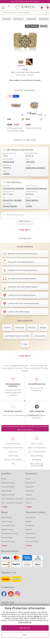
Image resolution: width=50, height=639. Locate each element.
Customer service (13, 411)
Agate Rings (6, 517)
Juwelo (6, 173)
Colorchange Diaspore (13, 188)
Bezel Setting (32, 200)
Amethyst (30, 487)
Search (46, 12)
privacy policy (23, 622)
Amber (28, 521)
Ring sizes (13, 452)
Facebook (4, 593)
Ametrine (30, 491)
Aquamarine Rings (9, 533)
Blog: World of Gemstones (37, 465)
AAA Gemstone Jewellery (12, 499)
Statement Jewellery (35, 167)
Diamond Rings (8, 483)
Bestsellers (44, 19)
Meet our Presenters (37, 448)
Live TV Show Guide (36, 452)
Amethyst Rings (8, 525)
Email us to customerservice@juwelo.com (21, 415)
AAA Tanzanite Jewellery (12, 503)
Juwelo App (13, 456)
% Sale (24, 344)
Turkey (29, 206)
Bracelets (32, 328)
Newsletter (37, 460)
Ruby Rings (6, 491)
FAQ (13, 464)
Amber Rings (7, 521)
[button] (3, 6)
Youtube (10, 593)
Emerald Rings (7, 487)
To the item (24, 230)
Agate (28, 479)
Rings (3, 479)
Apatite (29, 495)
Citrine (28, 503)
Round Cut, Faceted (12, 200)
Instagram (17, 593)
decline (37, 616)
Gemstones (18, 19)
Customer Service (13, 444)
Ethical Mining (37, 456)
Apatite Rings (7, 529)
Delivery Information (13, 460)
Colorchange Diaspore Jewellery (17, 336)
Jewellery (7, 19)
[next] (44, 115)
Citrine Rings (7, 537)
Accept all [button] (25, 628)
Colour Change (10, 206)
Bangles (43, 328)
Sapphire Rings (8, 495)
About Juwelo (37, 444)
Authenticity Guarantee (13, 448)
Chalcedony (31, 537)
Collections (31, 19)
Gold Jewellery (39, 336)
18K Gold (30, 161)
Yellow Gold (8, 161)
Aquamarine (31, 499)
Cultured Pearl (32, 541)
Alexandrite (31, 483)
